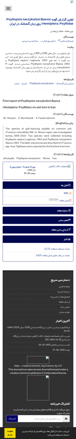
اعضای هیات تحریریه (60, 296)
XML (66, 193)
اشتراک (12, 418)
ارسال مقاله (64, 301)
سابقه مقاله (62, 210)
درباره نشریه (63, 291)
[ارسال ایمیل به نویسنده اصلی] (59, 40)
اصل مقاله (59, 200)
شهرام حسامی (67, 40)
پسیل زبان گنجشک (65, 83)
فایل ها (64, 185)
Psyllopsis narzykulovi (42, 83)
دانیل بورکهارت (48, 40)
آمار (66, 239)
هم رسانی (63, 220)
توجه (67, 349)
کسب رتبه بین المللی (60, 344)
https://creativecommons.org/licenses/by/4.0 (38, 366)
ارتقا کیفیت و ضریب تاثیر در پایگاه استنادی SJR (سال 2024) (41, 327)
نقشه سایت (64, 312)
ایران (16, 83)
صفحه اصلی (64, 286)
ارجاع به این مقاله (59, 229)
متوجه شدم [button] (10, 433)
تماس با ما (65, 307)
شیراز (24, 83)
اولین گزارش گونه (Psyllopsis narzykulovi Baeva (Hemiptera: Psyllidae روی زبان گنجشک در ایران (39, 21)
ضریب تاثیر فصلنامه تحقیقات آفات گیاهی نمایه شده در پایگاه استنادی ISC (41, 338)
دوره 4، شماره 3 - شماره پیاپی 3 (22, 167)
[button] (45, 435)
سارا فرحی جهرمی (30, 40)
